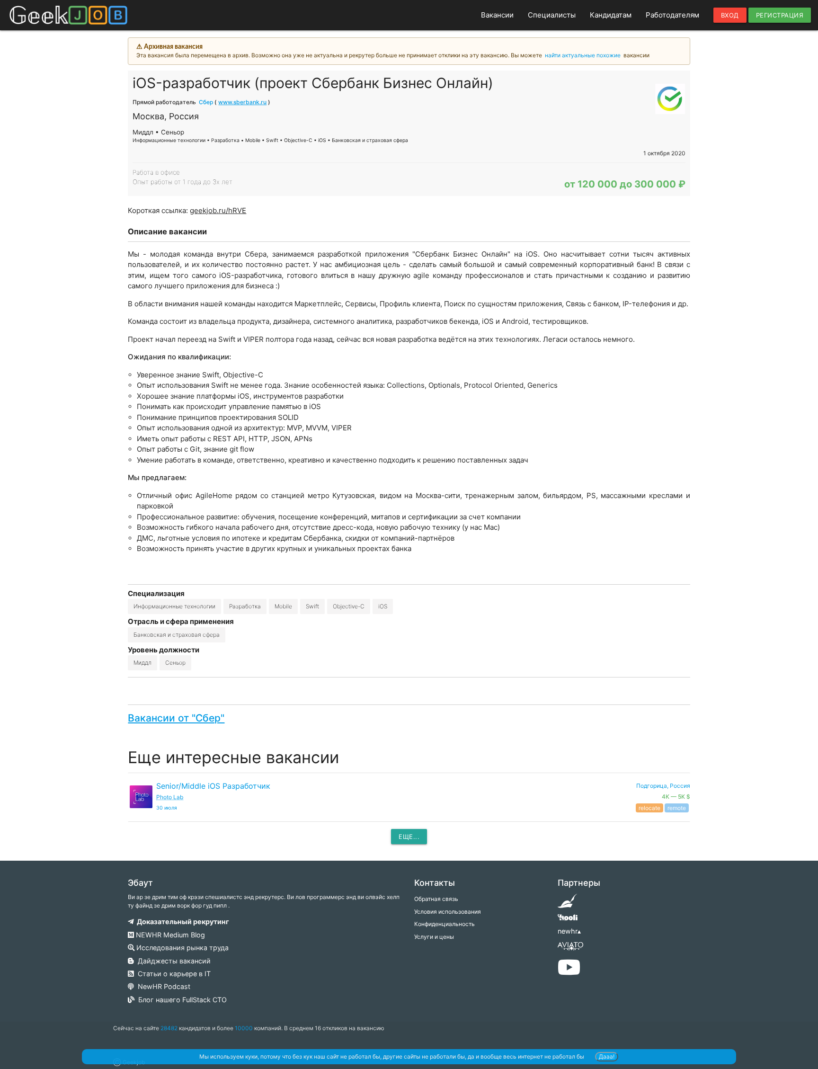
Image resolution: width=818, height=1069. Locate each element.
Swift (312, 606)
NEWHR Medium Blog (169, 935)
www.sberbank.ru (242, 102)
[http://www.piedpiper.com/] (567, 904)
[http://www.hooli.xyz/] (567, 921)
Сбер (206, 102)
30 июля (166, 808)
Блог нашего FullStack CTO (180, 1000)
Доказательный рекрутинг (181, 922)
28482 (169, 1028)
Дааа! (606, 1056)
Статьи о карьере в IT (172, 974)
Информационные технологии (174, 606)
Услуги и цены (434, 936)
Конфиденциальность (444, 923)
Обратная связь (436, 898)
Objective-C (349, 606)
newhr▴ (569, 931)
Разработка (245, 606)
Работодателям (672, 14)
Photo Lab (169, 797)
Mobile (283, 606)
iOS (382, 606)
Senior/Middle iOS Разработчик (213, 786)
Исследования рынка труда (181, 948)
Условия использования (447, 911)
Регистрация (780, 15)
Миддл (142, 662)
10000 (244, 1028)
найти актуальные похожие (583, 55)
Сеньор (175, 662)
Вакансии (497, 14)
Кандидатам (610, 14)
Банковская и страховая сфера (176, 634)
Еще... (409, 836)
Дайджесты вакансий (172, 961)
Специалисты (552, 14)
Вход (730, 15)
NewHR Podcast (162, 986)
